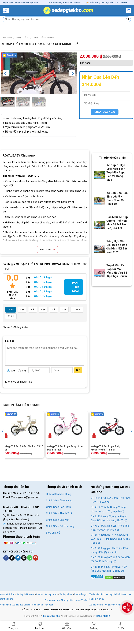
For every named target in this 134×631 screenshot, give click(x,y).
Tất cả (11, 309)
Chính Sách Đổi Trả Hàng (60, 526)
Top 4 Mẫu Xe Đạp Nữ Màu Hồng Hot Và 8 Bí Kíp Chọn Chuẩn (117, 271)
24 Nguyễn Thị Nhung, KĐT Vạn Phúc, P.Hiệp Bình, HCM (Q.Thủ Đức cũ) (110, 539)
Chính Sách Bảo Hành (58, 507)
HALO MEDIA (103, 615)
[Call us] (29, 558)
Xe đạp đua (5, 605)
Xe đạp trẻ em (22, 38)
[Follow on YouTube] (35, 558)
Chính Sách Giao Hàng (59, 500)
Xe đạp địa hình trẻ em (116, 594)
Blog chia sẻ (53, 532)
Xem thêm (46, 249)
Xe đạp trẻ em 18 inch (43, 38)
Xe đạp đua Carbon (21, 605)
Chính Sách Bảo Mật (57, 519)
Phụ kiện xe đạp (52, 600)
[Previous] (6, 73)
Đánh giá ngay (76, 287)
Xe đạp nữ (109, 605)
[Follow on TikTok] (12, 558)
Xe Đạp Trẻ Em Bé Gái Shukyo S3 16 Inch (23, 448)
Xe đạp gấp (37, 605)
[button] (6, 10)
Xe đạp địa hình (97, 594)
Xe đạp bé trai (66, 594)
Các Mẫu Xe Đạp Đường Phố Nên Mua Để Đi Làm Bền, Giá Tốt (117, 222)
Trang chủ (6, 38)
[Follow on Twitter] (18, 558)
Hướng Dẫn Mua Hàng (58, 494)
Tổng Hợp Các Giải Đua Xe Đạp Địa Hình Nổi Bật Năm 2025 (116, 247)
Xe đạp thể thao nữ (26, 594)
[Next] (72, 73)
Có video (77, 309)
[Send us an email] (24, 558)
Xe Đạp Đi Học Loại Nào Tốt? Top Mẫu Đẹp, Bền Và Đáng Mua (115, 172)
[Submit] (128, 19)
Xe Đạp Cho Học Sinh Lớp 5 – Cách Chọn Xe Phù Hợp (117, 198)
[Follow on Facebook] (6, 558)
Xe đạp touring (96, 605)
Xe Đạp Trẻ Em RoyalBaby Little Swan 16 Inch (65, 448)
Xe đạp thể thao (7, 594)
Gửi (78, 370)
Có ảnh (11, 316)
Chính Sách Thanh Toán (59, 513)
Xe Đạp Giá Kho (51, 615)
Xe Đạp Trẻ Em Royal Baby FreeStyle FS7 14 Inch (106, 448)
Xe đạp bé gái (80, 594)
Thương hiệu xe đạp (70, 600)
